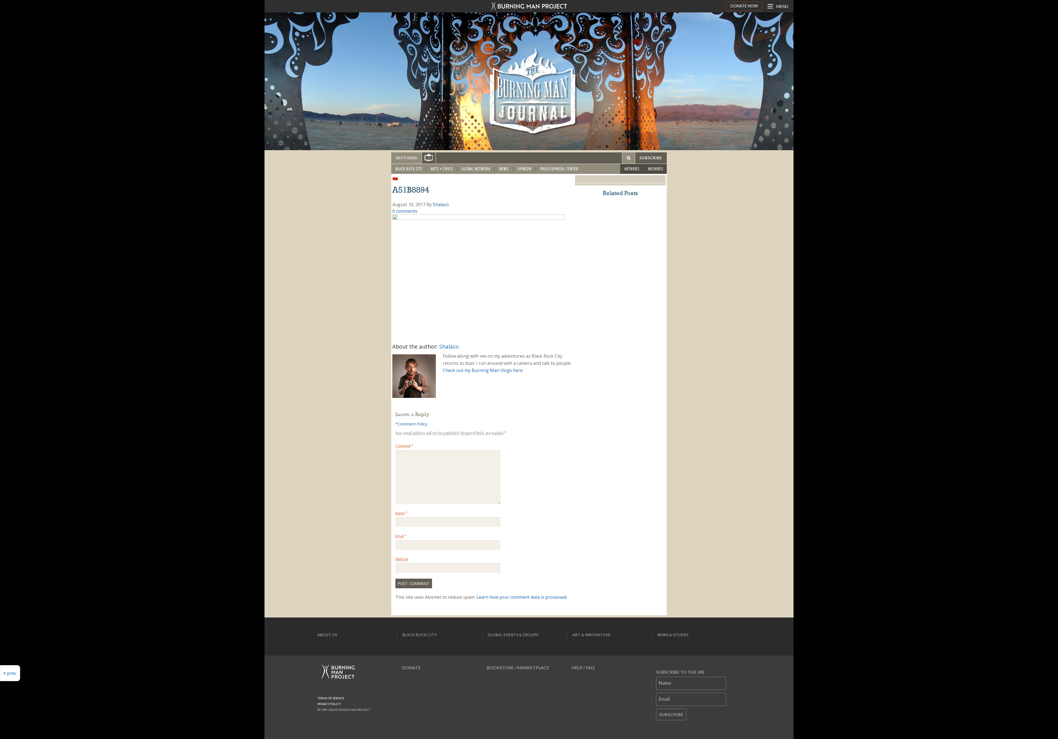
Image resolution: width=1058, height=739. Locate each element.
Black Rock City (409, 168)
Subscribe (671, 714)
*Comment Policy (411, 424)
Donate (411, 667)
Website (401, 559)
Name (401, 513)
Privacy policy (329, 704)
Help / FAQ (583, 667)
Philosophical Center (559, 168)
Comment (404, 446)
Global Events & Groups (513, 635)
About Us (327, 635)
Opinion (524, 168)
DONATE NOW (744, 6)
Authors (632, 168)
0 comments (404, 211)
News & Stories (673, 635)
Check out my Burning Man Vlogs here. (483, 370)
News (504, 168)
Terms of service (330, 698)
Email (400, 536)
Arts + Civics (442, 168)
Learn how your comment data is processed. (521, 597)
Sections (406, 157)
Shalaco (441, 204)
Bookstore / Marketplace (518, 667)
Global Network (475, 168)
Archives (655, 168)
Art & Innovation (591, 635)
